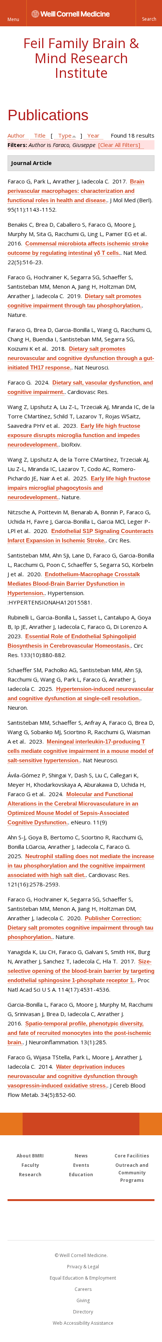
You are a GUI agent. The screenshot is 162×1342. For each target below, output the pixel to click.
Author (16, 135)
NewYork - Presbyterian (81, 1228)
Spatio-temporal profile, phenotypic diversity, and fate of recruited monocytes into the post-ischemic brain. (79, 1032)
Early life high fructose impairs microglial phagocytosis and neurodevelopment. (79, 487)
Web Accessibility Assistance (83, 1323)
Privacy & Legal (83, 1266)
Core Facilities (132, 1156)
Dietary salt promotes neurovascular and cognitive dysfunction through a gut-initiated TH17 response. (81, 358)
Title (40, 135)
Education (81, 1174)
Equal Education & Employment (83, 1278)
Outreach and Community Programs (131, 1172)
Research (30, 1174)
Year (93, 135)
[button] (149, 13)
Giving (83, 1300)
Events (81, 1165)
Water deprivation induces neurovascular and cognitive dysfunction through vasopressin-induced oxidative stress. (73, 1076)
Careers (83, 1289)
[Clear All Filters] (119, 144)
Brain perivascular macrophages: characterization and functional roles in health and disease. (76, 190)
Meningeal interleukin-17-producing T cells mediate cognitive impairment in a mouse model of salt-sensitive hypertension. (80, 750)
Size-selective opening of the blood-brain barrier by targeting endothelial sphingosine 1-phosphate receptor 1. (81, 970)
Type (65, 135)
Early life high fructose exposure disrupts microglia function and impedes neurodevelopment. (74, 435)
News (81, 1156)
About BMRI (30, 1156)
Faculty (30, 1165)
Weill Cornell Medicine (81, 1212)
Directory (83, 1312)
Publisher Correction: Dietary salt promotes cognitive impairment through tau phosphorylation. (80, 927)
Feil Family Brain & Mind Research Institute (81, 58)
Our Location (11, 1124)
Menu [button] (13, 19)
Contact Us (150, 1124)
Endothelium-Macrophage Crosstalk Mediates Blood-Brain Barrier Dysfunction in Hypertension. (74, 583)
